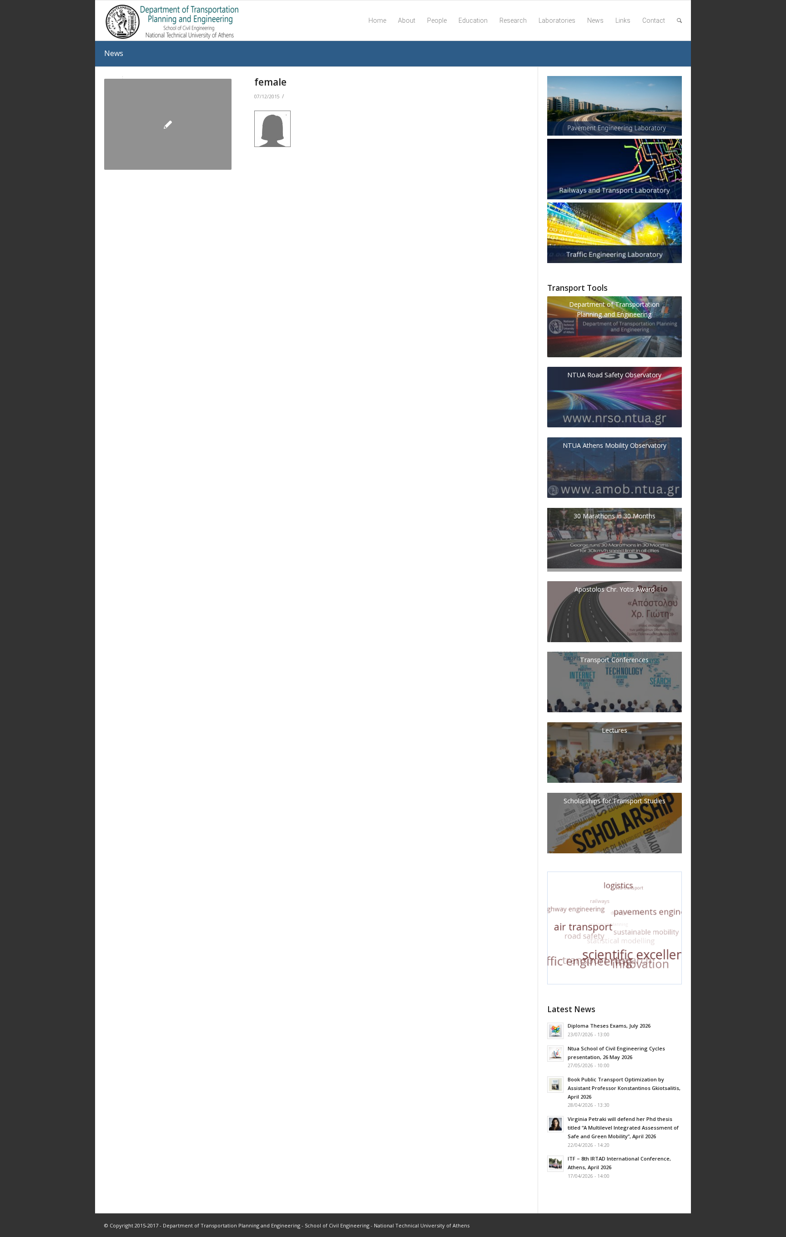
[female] (168, 124)
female (270, 82)
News (113, 53)
